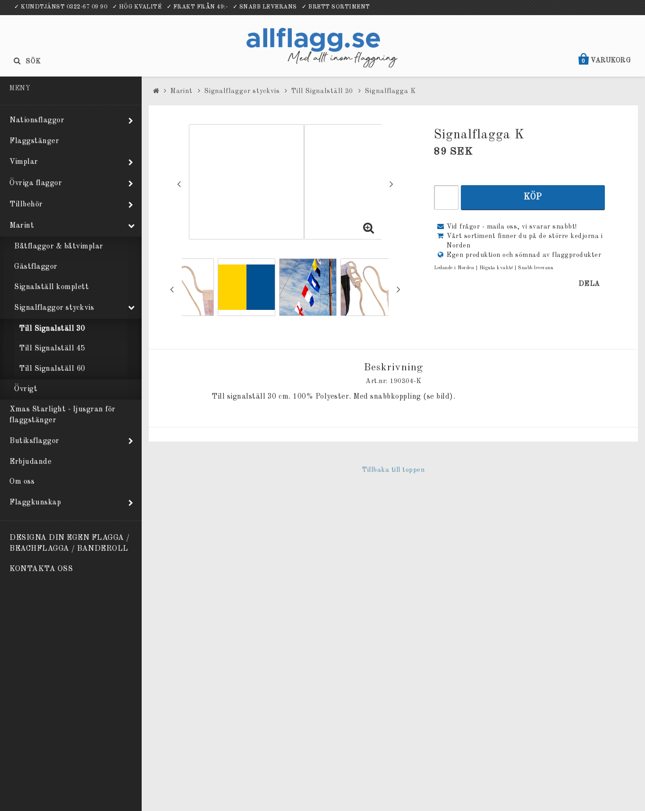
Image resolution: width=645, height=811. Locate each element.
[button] (369, 229)
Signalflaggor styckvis (54, 308)
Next (391, 184)
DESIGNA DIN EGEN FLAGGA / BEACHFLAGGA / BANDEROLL (69, 543)
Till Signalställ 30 (52, 329)
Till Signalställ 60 (52, 369)
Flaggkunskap (35, 502)
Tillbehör (26, 204)
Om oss (21, 482)
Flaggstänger (34, 141)
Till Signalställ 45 (52, 348)
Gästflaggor (36, 267)
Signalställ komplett (51, 287)
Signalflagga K (390, 91)
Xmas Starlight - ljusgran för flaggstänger (62, 415)
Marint (21, 226)
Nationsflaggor (36, 120)
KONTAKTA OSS (41, 569)
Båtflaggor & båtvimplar (58, 246)
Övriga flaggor (35, 183)
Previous (179, 184)
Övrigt (25, 389)
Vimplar (23, 162)
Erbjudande (30, 462)
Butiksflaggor (34, 441)
